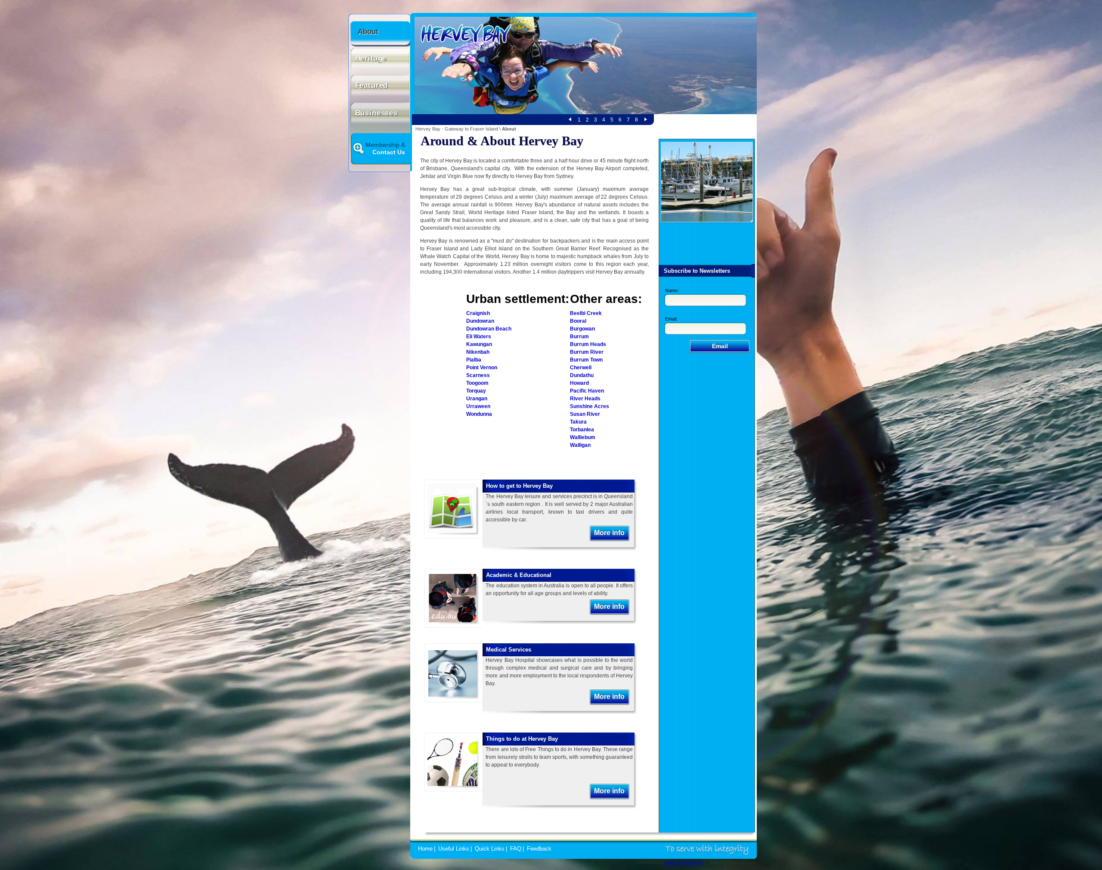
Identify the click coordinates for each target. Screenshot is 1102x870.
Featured (371, 85)
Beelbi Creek (586, 313)
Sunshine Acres (589, 406)
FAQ (515, 849)
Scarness (478, 375)
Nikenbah (477, 352)
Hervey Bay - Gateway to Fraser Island (456, 128)
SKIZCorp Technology (684, 863)
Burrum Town (586, 360)
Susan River (585, 414)
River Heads (585, 399)
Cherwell (580, 368)
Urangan (476, 399)
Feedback (539, 849)
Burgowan (582, 329)
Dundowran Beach (488, 329)
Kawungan (479, 344)
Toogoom (477, 383)
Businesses (376, 113)
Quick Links (490, 849)
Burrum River (587, 352)
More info (609, 532)
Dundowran (480, 321)
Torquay (476, 391)
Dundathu (582, 375)
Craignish (478, 313)
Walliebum (582, 437)
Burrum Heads (588, 344)
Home (425, 849)
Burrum (579, 337)
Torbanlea (582, 430)
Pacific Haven (587, 391)
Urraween (478, 406)
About (368, 32)
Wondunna (479, 414)
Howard (579, 383)
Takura (578, 422)
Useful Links (453, 849)
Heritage (371, 58)
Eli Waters (478, 337)
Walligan (580, 445)
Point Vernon (481, 368)
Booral (578, 321)
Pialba (473, 360)
